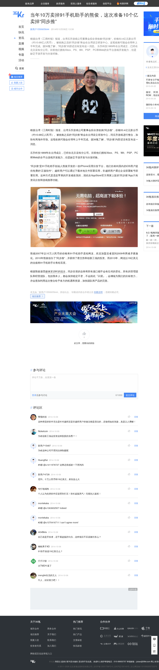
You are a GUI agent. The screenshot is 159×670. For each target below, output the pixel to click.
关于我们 (51, 634)
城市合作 (34, 628)
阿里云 (58, 661)
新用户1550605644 (39, 29)
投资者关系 (35, 645)
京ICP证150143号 (121, 666)
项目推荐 (36, 296)
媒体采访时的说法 (55, 271)
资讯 (21, 38)
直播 (21, 43)
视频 (21, 49)
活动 (21, 60)
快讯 (21, 32)
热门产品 (77, 634)
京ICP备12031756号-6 (103, 666)
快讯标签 (77, 645)
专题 (21, 54)
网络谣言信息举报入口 (41, 653)
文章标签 (77, 639)
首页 (21, 26)
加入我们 (51, 645)
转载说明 (98, 292)
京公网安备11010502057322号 (144, 666)
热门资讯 (77, 628)
